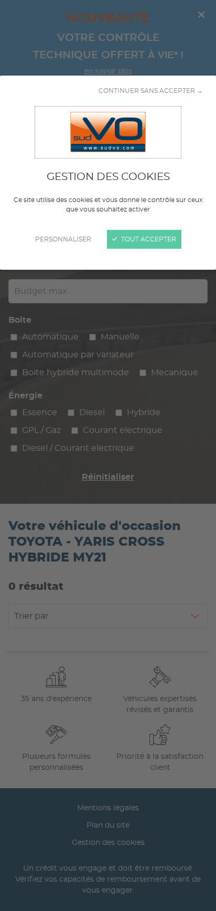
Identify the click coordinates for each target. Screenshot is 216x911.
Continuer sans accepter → (151, 91)
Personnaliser (63, 239)
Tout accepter (148, 239)
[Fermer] (108, 455)
